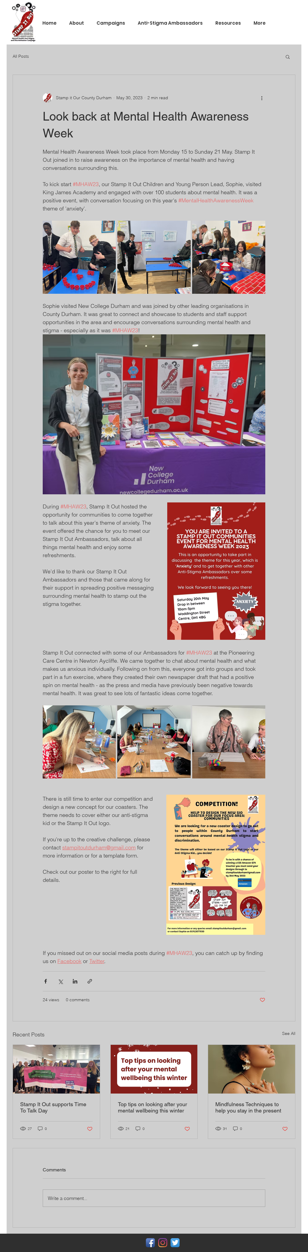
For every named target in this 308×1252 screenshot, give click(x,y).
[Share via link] (90, 981)
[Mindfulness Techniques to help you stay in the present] (251, 1069)
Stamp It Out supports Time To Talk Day (53, 1107)
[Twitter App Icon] (175, 1242)
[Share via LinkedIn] (75, 981)
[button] (288, 56)
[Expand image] (79, 257)
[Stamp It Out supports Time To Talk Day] (56, 1069)
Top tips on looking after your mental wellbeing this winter (152, 1107)
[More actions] (261, 97)
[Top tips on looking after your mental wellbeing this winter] (154, 1069)
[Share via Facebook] (45, 981)
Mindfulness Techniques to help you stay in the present (248, 1107)
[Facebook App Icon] (150, 1242)
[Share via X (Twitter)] (60, 981)
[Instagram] (162, 1242)
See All (288, 1033)
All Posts (21, 56)
